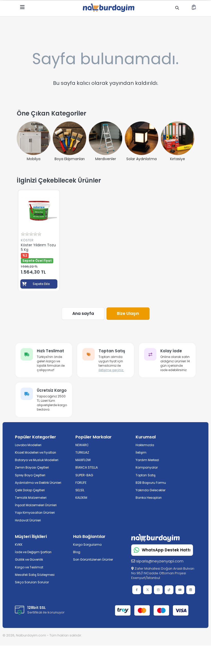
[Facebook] (136, 589)
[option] (39, 240)
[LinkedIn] (190, 589)
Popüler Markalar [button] (93, 437)
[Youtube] (179, 589)
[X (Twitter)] (147, 589)
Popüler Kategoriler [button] (35, 437)
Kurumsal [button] (146, 437)
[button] (44, 536)
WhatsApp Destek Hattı (166, 550)
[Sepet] (193, 8)
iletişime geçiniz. (111, 370)
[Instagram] (158, 589)
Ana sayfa (83, 313)
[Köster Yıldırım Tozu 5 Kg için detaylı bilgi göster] (39, 211)
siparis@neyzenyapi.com (159, 561)
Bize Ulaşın (128, 313)
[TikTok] (169, 589)
